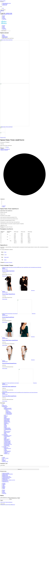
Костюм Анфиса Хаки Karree (8, 270)
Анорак (5, 437)
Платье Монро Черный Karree (8, 294)
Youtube (3, 488)
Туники (5, 407)
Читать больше (4, 299)
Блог (3, 8)
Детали (3, 206)
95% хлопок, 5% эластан (8, 262)
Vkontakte (3, 484)
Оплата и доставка (5, 458)
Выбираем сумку (5, 475)
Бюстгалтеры (8, 411)
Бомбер (5, 438)
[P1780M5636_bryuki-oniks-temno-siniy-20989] (2, 131)
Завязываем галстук (5, 481)
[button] (2, 504)
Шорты (5, 417)
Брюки (5, 259)
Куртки (3, 17)
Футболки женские (7, 431)
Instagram (3, 486)
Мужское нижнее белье (8, 444)
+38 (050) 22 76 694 (9, 13)
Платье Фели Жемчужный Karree (9, 395)
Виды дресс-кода (5, 480)
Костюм (5, 433)
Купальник (6, 415)
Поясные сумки (6, 453)
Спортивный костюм (7, 429)
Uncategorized (4, 405)
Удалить (7, 147)
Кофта (5, 424)
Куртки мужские (7, 436)
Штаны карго (6, 439)
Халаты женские (9, 414)
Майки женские (8, 412)
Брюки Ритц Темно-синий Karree (9, 386)
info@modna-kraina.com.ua (6, 3)
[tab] (25, 205)
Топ (4, 430)
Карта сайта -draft (5, 461)
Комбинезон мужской (7, 435)
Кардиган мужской (7, 443)
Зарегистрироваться (9, 502)
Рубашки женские (7, 427)
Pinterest (3, 487)
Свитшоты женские (7, 428)
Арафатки (5, 452)
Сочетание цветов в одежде (6, 477)
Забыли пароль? (3, 502)
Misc (3, 404)
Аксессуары (4, 19)
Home (3, 34)
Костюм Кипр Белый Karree (8, 317)
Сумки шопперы (7, 451)
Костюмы (3, 18)
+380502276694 (4, 4)
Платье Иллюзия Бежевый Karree (9, 363)
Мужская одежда (5, 434)
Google (3, 485)
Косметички (6, 447)
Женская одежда (5, 36)
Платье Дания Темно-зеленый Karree (10, 340)
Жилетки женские (7, 421)
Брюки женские (4, 37)
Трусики (7, 410)
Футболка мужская (7, 442)
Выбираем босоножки (6, 478)
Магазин (3, 35)
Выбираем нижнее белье (6, 476)
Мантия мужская (7, 445)
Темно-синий (6, 257)
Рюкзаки (5, 450)
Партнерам (4, 459)
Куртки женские (7, 419)
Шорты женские (7, 432)
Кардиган (5, 422)
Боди (7, 409)
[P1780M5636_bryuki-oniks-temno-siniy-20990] (2, 136)
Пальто (5, 416)
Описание (4, 205)
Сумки (5, 449)
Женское (3, 15)
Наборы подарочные (7, 448)
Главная (3, 457)
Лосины (5, 425)
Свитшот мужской (7, 441)
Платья (3, 16)
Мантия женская (7, 418)
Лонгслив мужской (7, 440)
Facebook (3, 483)
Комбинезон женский (7, 408)
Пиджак (5, 426)
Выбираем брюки (5, 474)
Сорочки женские (9, 413)
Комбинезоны (6, 423)
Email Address (2, 465)
